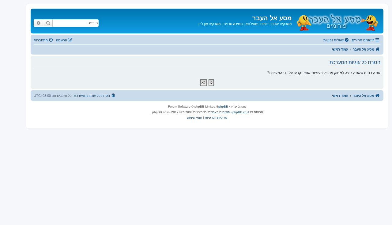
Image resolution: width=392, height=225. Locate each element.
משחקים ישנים (281, 24)
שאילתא (252, 24)
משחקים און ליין (209, 24)
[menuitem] (336, 40)
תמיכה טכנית (233, 24)
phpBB (223, 106)
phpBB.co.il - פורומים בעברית (228, 112)
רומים (264, 24)
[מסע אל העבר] (337, 21)
